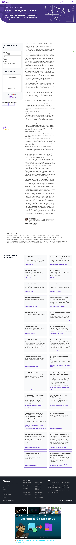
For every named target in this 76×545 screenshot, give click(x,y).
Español (57, 482)
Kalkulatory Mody (38, 494)
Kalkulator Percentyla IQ (30, 320)
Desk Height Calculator (54, 239)
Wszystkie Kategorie (38, 495)
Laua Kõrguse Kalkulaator (45, 239)
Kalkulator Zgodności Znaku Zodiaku (58, 264)
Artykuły (4, 489)
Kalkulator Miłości (29, 264)
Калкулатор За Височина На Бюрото (55, 242)
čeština (60, 490)
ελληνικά (53, 490)
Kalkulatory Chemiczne (39, 482)
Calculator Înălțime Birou (36, 242)
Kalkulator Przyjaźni (54, 277)
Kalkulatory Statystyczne (27, 495)
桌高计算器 (22, 239)
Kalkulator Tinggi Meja (27, 242)
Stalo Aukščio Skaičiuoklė (20, 243)
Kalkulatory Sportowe (38, 492)
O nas (4, 487)
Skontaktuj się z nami (7, 495)
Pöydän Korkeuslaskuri (58, 243)
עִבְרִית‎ (57, 490)
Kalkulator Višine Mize (54, 235)
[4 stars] (6, 130)
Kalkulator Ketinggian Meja (40, 243)
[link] (17, 516)
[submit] (72, 2)
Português (54, 482)
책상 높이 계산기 (21, 235)
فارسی (49, 490)
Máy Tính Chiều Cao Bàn (12, 235)
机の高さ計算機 (9, 242)
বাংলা (48, 492)
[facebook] (60, 2)
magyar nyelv (64, 490)
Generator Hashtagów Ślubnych (57, 306)
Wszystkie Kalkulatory (39, 497)
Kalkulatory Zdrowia (26, 488)
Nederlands (64, 487)
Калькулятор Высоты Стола (36, 241)
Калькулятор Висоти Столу (36, 239)
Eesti (57, 492)
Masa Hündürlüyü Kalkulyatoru (13, 237)
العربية (65, 482)
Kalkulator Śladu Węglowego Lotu (58, 447)
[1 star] (2, 130)
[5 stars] (8, 130)
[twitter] (64, 2)
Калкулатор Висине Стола (43, 235)
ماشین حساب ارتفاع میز (25, 237)
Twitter (4, 497)
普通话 (69, 490)
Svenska (49, 487)
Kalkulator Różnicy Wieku (31, 306)
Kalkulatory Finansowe (27, 485)
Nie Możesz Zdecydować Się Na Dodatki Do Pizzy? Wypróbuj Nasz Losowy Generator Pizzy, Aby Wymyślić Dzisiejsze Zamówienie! (35, 427)
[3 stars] (5, 130)
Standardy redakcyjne (7, 494)
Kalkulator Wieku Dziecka (56, 428)
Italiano (62, 485)
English (49, 482)
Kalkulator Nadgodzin (30, 350)
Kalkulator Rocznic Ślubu (55, 291)
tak (4, 104)
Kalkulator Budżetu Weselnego (32, 447)
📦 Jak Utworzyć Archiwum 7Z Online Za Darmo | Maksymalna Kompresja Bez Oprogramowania (38, 515)
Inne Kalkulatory (37, 490)
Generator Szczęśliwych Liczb (57, 350)
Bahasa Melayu (67, 485)
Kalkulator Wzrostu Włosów (56, 333)
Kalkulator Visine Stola (11, 243)
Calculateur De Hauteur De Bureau (54, 241)
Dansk (59, 487)
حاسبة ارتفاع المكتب (44, 241)
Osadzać (49, 1)
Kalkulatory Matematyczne (27, 490)
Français (68, 482)
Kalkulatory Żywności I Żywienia (38, 486)
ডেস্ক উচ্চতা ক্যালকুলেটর (28, 239)
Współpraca (5, 492)
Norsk (56, 487)
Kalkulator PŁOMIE (29, 291)
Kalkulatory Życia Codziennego (13, 7)
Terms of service (11, 500)
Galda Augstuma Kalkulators (31, 235)
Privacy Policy (5, 500)
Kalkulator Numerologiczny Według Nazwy (60, 320)
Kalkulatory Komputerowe (27, 494)
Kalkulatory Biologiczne (27, 482)
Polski (68, 487)
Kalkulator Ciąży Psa (30, 333)
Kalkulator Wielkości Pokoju (31, 366)
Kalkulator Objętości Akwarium (32, 389)
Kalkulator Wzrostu (29, 277)
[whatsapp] (62, 2)
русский (61, 482)
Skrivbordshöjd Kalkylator (49, 243)
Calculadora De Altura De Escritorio (24, 241)
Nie (11, 104)
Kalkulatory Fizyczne (26, 492)
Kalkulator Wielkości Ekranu (31, 465)
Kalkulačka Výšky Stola (44, 242)
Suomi (53, 487)
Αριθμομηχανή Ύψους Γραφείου (37, 237)
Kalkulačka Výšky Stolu (57, 237)
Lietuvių (58, 485)
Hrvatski (54, 485)
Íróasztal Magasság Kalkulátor (13, 239)
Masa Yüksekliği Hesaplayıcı (18, 242)
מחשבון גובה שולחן (47, 237)
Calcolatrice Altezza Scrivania (30, 243)
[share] (58, 515)
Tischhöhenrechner (63, 241)
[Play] (46, 510)
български (50, 485)
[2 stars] (4, 130)
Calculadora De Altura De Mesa (12, 241)
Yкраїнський (52, 492)
